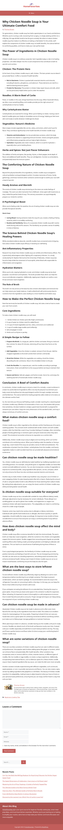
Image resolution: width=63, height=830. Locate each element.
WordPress (45, 827)
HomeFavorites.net (8, 810)
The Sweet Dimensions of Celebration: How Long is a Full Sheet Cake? (24, 781)
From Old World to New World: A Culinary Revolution (19, 794)
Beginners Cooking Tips (12, 697)
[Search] (23, 762)
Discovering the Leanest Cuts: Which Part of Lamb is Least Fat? (22, 797)
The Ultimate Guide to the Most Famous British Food (19, 787)
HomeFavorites (29, 827)
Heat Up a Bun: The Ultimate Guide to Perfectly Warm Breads (22, 791)
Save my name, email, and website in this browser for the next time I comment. (30, 745)
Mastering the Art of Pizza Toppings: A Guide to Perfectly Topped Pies (24, 784)
